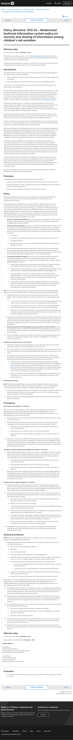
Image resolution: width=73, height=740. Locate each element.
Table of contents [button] (40, 20)
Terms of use (47, 731)
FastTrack (13, 365)
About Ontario (5, 731)
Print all (66, 16)
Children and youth (28, 9)
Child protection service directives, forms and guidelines (18, 11)
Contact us (43, 715)
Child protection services (43, 9)
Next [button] (66, 20)
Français (49, 3)
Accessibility (15, 731)
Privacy (38, 731)
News (31, 731)
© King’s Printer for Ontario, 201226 (11, 734)
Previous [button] (8, 20)
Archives (24, 731)
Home (3, 9)
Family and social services (14, 9)
